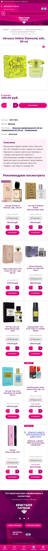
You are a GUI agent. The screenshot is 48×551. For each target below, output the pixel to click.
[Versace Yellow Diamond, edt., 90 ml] (24, 67)
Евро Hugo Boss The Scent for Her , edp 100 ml (12, 271)
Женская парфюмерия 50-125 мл (22, 32)
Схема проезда (14, 525)
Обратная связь (33, 525)
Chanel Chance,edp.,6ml (12, 451)
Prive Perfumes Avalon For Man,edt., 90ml (35, 268)
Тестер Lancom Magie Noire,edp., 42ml (12, 329)
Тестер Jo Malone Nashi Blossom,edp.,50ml (35, 208)
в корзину (33, 105)
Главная (6, 29)
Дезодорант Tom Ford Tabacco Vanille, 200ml (35, 329)
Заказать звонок (9, 9)
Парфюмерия (17, 29)
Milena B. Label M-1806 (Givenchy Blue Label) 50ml (35, 443)
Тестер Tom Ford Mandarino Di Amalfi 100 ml (12, 393)
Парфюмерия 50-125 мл (33, 29)
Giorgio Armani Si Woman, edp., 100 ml (12, 207)
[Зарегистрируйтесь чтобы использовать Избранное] (43, 46)
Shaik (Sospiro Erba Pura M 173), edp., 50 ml (35, 389)
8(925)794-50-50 (11, 6)
